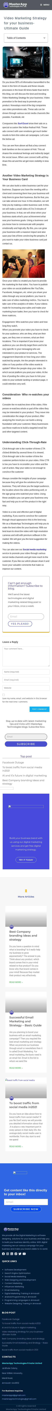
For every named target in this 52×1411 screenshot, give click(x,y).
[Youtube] (24, 1253)
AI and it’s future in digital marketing (24, 775)
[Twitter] (20, 1253)
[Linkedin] (11, 1253)
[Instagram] (7, 1253)
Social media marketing (34, 549)
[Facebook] (3, 1253)
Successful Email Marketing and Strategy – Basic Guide (25, 1021)
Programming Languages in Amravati (22, 1300)
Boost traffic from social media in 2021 (20, 1349)
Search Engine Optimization (18, 1273)
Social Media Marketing (15, 1276)
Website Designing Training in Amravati (23, 1303)
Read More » (16, 982)
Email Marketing (12, 1290)
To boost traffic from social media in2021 (21, 1323)
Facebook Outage (13, 762)
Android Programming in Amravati (21, 1296)
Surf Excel (23, 123)
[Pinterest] (15, 1253)
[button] (44, 38)
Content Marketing (13, 1283)
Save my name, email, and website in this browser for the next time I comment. (24, 700)
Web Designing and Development (20, 1280)
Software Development (15, 1269)
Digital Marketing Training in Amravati (22, 1293)
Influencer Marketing (14, 1286)
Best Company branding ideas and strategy (23, 935)
